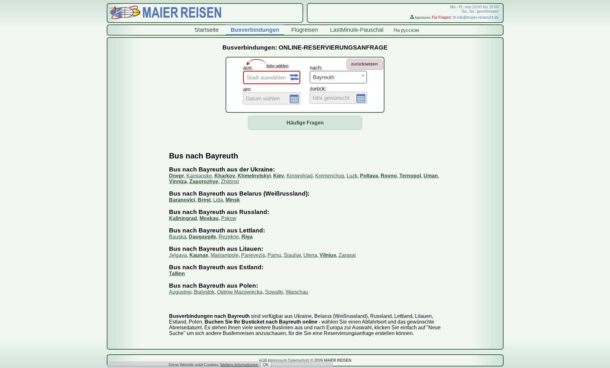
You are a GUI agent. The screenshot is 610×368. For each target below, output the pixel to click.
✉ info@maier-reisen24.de (476, 17)
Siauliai (292, 255)
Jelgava (178, 255)
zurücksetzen (364, 63)
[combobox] (272, 77)
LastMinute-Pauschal (356, 30)
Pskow (228, 218)
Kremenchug (329, 175)
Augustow (180, 292)
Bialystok (204, 292)
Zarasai (347, 255)
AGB (263, 360)
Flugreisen (304, 30)
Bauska (177, 236)
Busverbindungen (255, 30)
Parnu (274, 255)
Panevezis (253, 255)
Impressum (277, 360)
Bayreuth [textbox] (323, 77)
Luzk (352, 175)
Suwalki (274, 292)
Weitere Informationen (239, 365)
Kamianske (199, 175)
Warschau (297, 292)
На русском (406, 30)
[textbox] (271, 78)
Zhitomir (230, 181)
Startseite (206, 30)
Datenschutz (298, 360)
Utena (310, 255)
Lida (218, 200)
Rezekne (229, 236)
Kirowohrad (300, 175)
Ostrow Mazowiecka (239, 292)
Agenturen (422, 17)
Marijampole (225, 255)
